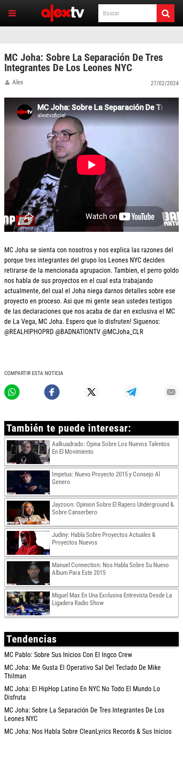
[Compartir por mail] (171, 392)
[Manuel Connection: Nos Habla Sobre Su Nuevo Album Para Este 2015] (29, 572)
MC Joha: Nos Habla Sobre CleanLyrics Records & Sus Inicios (88, 731)
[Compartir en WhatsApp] (12, 392)
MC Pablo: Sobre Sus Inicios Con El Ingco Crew (68, 655)
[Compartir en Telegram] (131, 392)
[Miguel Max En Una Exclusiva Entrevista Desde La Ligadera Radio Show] (29, 602)
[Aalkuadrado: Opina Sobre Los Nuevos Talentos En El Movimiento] (29, 451)
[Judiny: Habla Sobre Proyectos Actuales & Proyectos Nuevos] (29, 542)
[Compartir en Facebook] (52, 392)
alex (17, 82)
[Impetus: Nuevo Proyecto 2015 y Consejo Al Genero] (29, 481)
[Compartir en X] (91, 392)
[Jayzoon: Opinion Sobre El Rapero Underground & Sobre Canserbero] (29, 512)
